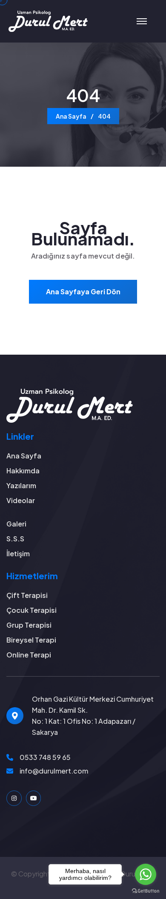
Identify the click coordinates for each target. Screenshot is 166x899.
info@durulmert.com (54, 770)
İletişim (18, 553)
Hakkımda (23, 470)
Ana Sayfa (71, 116)
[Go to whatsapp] (145, 874)
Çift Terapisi (27, 595)
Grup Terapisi (29, 624)
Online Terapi (28, 654)
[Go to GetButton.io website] (145, 890)
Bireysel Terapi (31, 639)
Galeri (16, 523)
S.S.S (15, 538)
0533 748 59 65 (45, 757)
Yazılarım (21, 485)
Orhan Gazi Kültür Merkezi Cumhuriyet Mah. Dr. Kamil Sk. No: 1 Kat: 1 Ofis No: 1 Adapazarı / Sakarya (93, 715)
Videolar (20, 500)
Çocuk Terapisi (31, 610)
